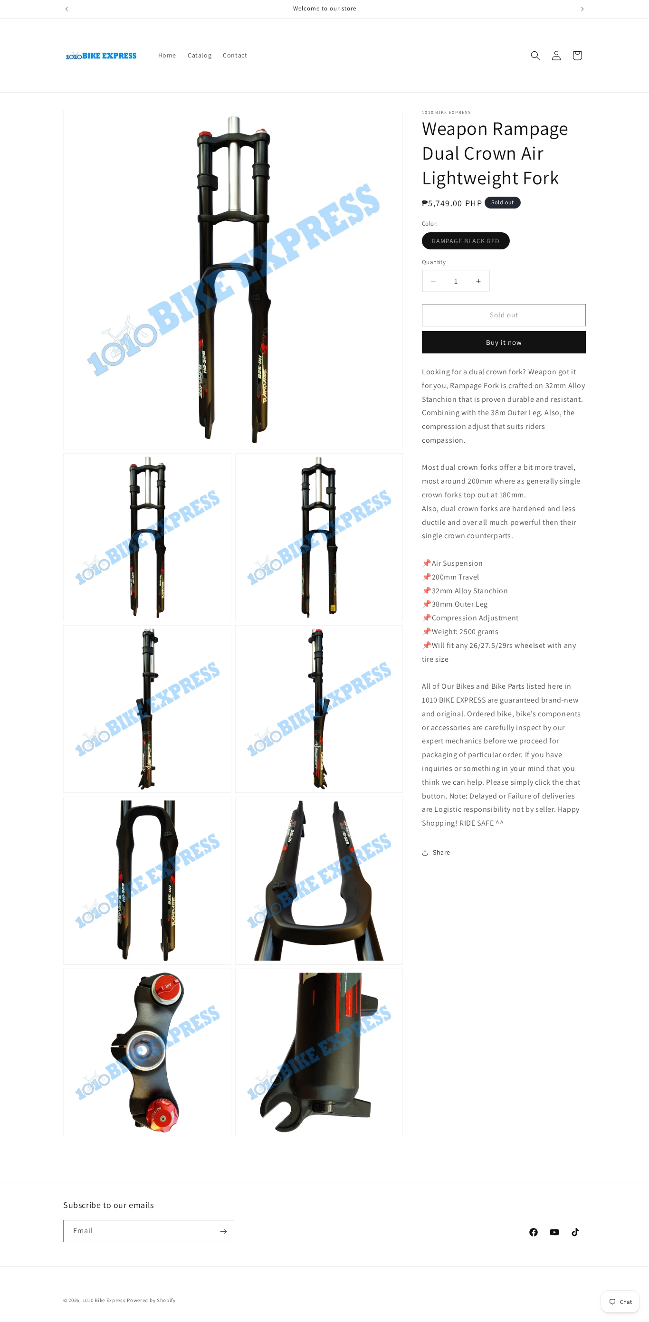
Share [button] (441, 852)
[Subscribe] (223, 1231)
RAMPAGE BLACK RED (471, 243)
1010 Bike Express (104, 1300)
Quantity (434, 262)
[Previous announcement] (66, 9)
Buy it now (504, 342)
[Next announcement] (582, 9)
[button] (535, 55)
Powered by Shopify (151, 1300)
